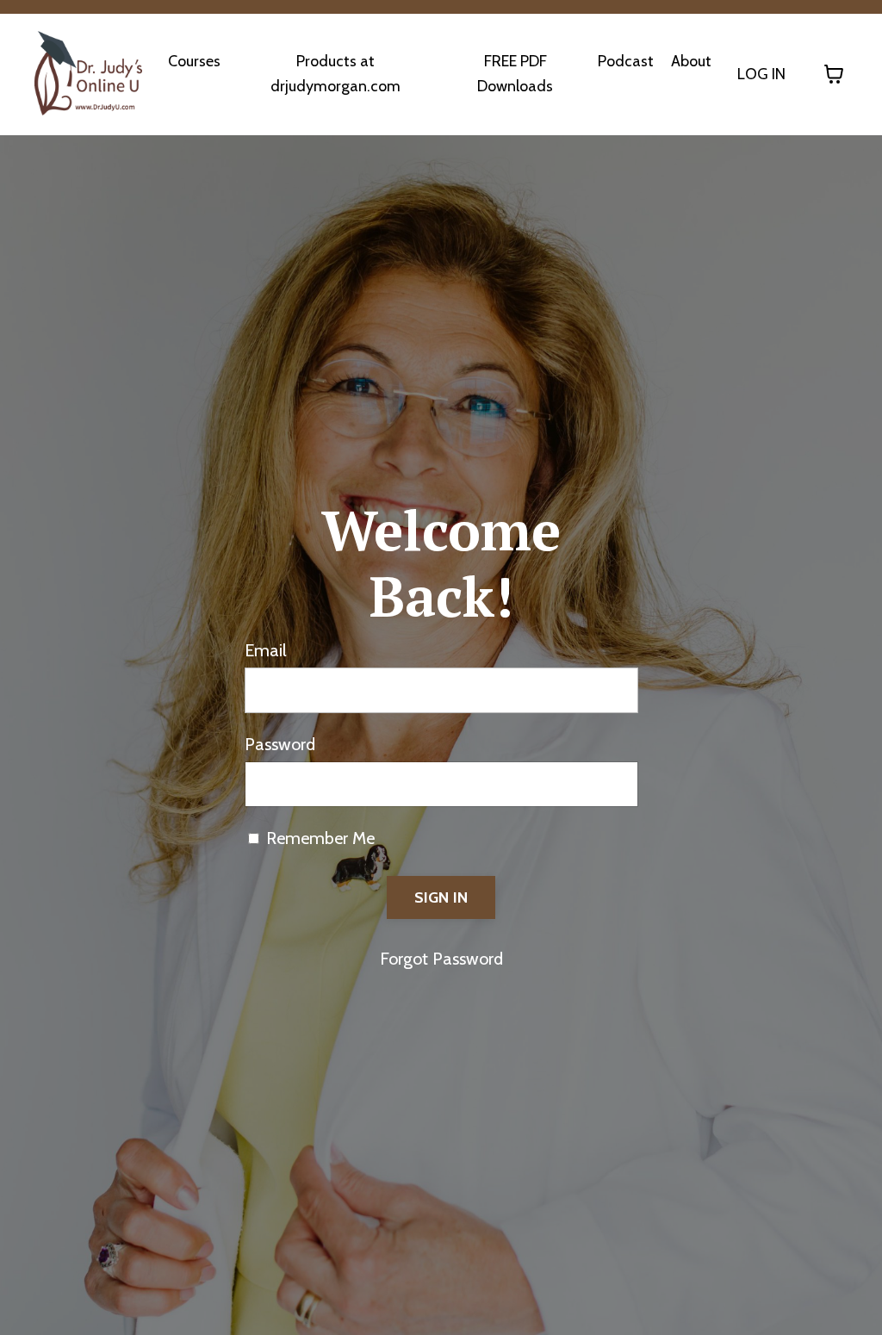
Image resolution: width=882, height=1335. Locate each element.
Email (266, 650)
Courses (194, 61)
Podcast (626, 61)
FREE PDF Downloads (515, 74)
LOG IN (761, 74)
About (691, 61)
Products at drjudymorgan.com (335, 74)
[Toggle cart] (834, 74)
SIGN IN (441, 897)
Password (280, 744)
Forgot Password (441, 958)
